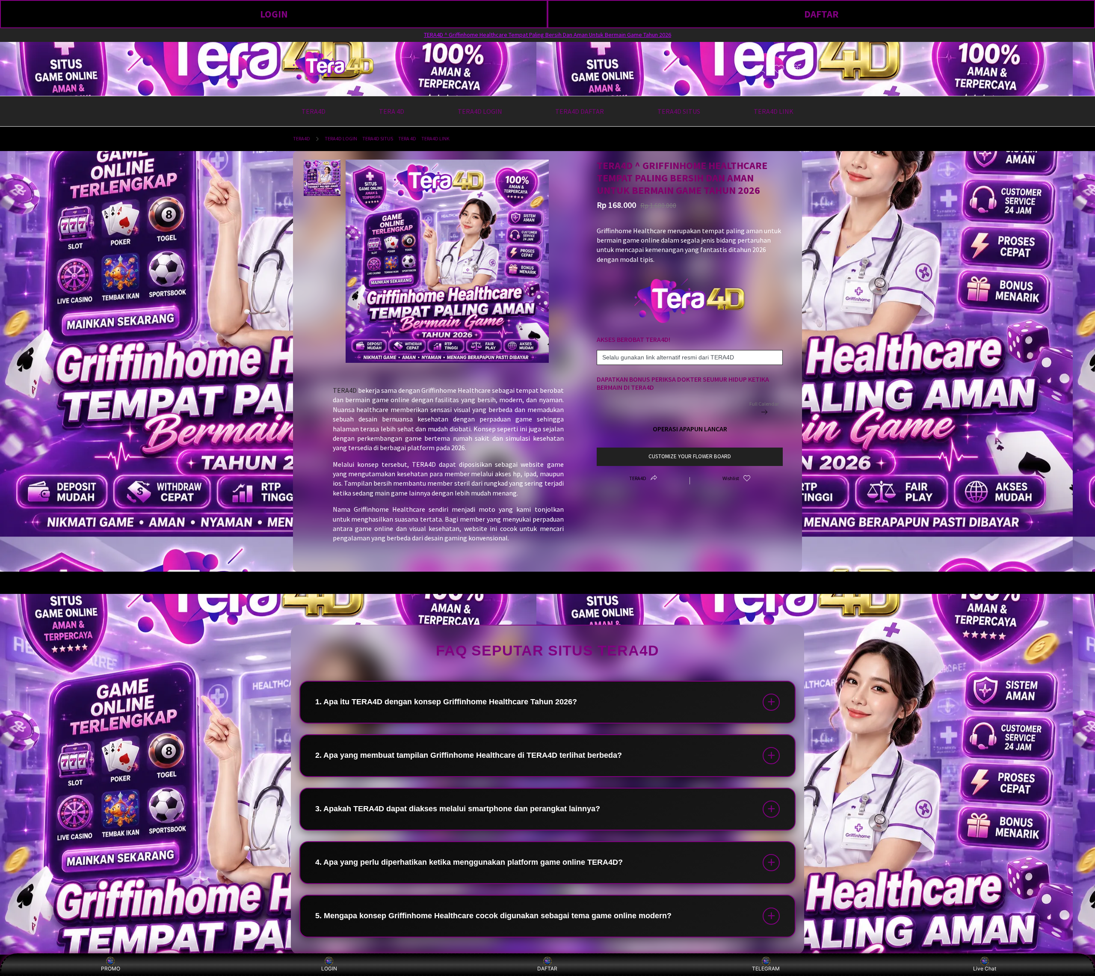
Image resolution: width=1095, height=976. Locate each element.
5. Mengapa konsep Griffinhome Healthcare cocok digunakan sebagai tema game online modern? (493, 915)
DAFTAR (821, 14)
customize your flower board (689, 456)
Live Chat (984, 968)
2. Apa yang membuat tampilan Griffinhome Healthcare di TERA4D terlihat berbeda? (468, 755)
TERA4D (301, 138)
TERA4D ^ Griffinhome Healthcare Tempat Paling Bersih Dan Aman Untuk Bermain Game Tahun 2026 (547, 35)
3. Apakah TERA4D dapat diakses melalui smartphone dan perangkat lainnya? (457, 808)
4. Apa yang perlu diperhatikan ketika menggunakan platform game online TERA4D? (469, 862)
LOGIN (274, 14)
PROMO (110, 968)
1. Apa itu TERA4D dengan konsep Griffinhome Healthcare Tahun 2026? (446, 701)
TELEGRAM (766, 968)
